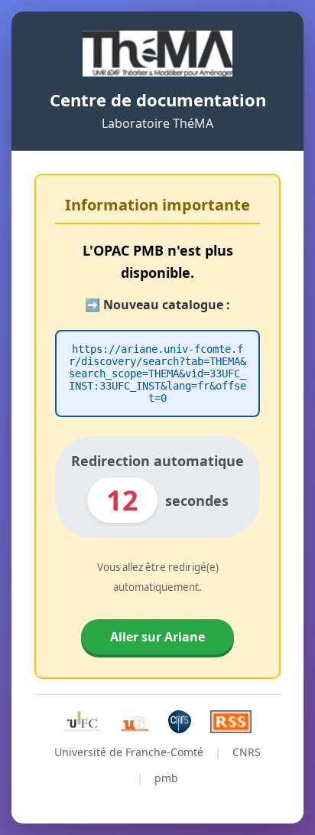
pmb (166, 778)
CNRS (246, 752)
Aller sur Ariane (157, 636)
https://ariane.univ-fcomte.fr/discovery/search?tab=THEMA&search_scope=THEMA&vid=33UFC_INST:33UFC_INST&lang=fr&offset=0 (157, 373)
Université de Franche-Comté (128, 752)
